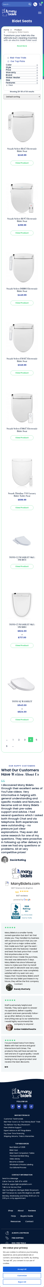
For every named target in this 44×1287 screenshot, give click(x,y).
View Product (22, 163)
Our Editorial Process (18, 1167)
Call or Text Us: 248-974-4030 (14, 1181)
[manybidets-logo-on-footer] (22, 1093)
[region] (22, 1265)
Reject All (22, 1282)
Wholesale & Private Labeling (21, 1164)
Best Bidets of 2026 (17, 1147)
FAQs (13, 1216)
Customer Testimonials (13, 1119)
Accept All (22, 1269)
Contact (29, 1221)
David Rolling (18, 860)
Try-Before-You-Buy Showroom (17, 1125)
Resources (16, 1221)
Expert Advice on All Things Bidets (17, 1130)
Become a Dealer (17, 1162)
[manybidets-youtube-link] (19, 1106)
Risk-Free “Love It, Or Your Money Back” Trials (22, 1122)
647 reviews (22, 895)
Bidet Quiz (14, 1150)
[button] (39, 12)
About (21, 1210)
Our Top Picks (17, 61)
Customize (22, 1275)
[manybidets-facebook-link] (12, 1106)
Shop (10, 1210)
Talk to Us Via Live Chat (11, 1187)
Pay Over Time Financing (14, 1133)
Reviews (32, 1210)
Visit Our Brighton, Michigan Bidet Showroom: (20, 1190)
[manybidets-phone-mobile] (35, 4)
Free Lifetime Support (12, 1127)
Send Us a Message (10, 1178)
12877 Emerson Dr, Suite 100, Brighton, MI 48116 (21, 1193)
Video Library (15, 1159)
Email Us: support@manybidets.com (17, 1184)
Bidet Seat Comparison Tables (22, 1153)
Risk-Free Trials (18, 57)
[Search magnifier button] (29, 4)
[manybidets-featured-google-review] (4, 862)
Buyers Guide (27, 1216)
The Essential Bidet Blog (19, 1156)
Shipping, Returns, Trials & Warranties (19, 1136)
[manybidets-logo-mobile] (9, 12)
